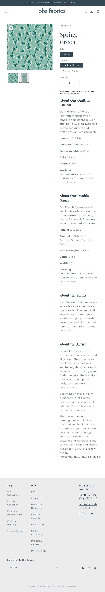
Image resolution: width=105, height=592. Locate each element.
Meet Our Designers (36, 506)
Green (66, 54)
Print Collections (13, 493)
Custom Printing (11, 523)
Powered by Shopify (67, 586)
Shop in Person (15, 531)
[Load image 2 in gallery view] (24, 78)
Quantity (64, 77)
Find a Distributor (37, 533)
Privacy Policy (38, 551)
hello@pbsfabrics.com (88, 505)
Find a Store (37, 524)
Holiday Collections (13, 503)
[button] (6, 11)
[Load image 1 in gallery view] (13, 78)
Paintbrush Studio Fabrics (47, 586)
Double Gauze (71, 71)
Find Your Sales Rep (36, 516)
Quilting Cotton (72, 65)
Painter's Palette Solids (14, 513)
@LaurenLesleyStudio (87, 456)
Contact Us (37, 498)
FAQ (33, 492)
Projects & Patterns (36, 543)
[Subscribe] (55, 567)
